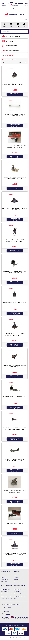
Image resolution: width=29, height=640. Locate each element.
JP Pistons (17, 591)
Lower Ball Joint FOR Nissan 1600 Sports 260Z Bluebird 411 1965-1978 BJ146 (14, 271)
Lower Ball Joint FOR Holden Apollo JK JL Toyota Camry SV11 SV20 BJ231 (14, 209)
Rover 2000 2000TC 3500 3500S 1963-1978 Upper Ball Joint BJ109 (15, 491)
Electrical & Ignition (6, 596)
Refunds (16, 579)
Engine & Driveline (5, 589)
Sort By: (5, 62)
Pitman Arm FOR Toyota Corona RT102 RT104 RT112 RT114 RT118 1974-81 (14, 460)
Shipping (16, 577)
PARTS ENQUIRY (11, 14)
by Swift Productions (14, 638)
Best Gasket (17, 589)
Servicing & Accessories (7, 598)
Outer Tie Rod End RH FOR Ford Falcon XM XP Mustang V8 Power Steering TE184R (14, 428)
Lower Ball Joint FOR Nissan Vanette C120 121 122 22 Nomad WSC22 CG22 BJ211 (14, 303)
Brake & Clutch (5, 591)
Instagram (7, 614)
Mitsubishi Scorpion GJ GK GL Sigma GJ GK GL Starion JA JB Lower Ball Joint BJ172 (14, 397)
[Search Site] (26, 19)
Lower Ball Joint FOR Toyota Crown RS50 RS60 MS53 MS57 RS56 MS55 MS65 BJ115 (15, 334)
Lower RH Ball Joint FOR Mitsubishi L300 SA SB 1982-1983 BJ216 (14, 365)
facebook (7, 611)
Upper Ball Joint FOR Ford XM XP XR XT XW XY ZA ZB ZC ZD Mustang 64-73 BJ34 (15, 554)
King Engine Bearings (19, 596)
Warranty (16, 581)
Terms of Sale (4, 579)
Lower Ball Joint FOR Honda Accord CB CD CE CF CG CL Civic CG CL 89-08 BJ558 (14, 240)
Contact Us (17, 575)
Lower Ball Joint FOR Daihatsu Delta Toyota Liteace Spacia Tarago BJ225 (15, 177)
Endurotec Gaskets (19, 593)
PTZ (15, 598)
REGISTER (22, 14)
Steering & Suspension (7, 593)
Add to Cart (14, 188)
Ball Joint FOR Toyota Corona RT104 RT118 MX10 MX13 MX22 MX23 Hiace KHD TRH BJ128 (14, 83)
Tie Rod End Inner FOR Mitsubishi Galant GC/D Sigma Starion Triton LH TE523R (15, 522)
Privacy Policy (4, 581)
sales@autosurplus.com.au (12, 604)
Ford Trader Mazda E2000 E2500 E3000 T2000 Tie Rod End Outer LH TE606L (14, 146)
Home (2, 575)
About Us (3, 577)
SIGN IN (16, 14)
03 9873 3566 (8, 607)
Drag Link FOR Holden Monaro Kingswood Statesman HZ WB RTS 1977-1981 (14, 115)
